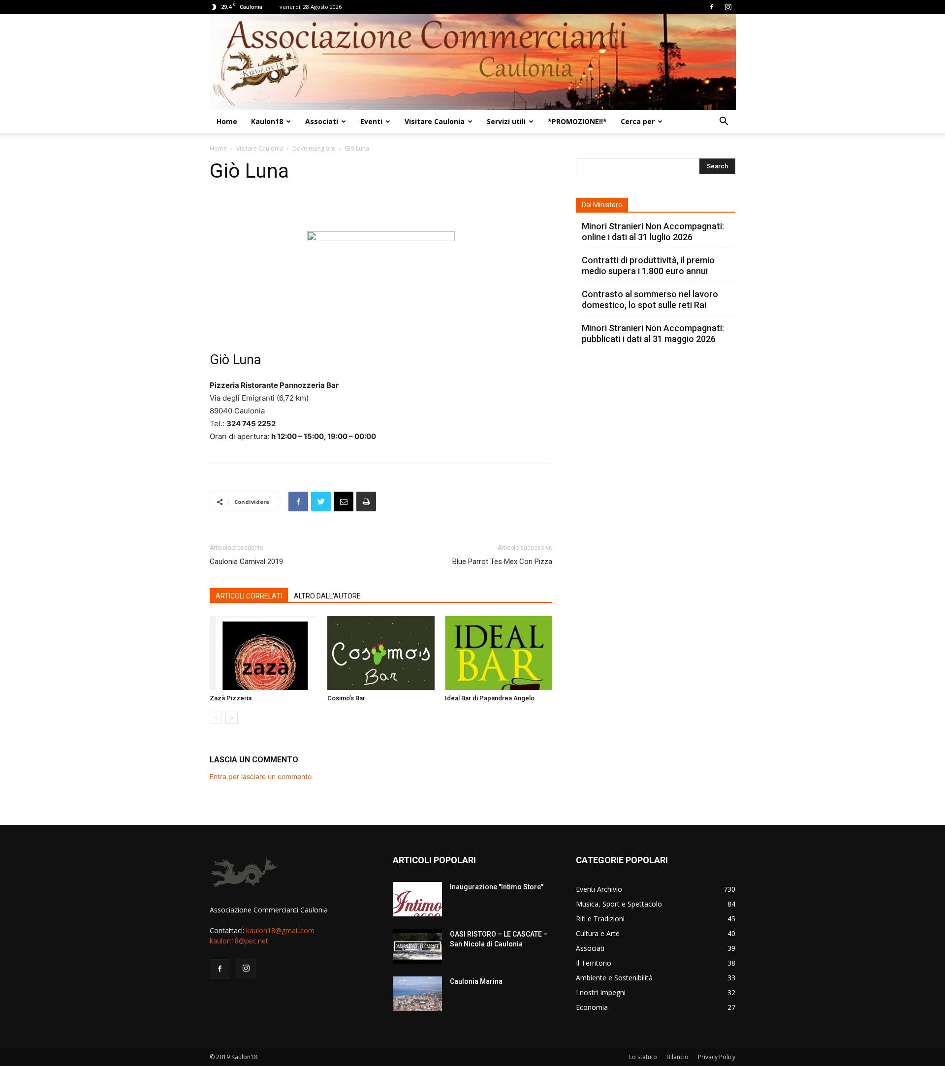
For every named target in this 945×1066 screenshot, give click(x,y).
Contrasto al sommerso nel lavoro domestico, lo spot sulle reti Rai (650, 299)
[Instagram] (728, 7)
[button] (723, 122)
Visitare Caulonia (435, 121)
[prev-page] (216, 718)
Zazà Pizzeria (231, 698)
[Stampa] (366, 501)
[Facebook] (711, 7)
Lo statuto (643, 1057)
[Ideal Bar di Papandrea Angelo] (498, 653)
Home (227, 121)
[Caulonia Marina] (417, 993)
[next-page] (231, 718)
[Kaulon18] (473, 62)
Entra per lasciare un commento (261, 776)
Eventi (371, 121)
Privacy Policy (716, 1057)
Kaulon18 (267, 121)
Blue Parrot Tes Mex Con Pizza (502, 561)
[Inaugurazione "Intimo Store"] (417, 899)
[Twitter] (321, 501)
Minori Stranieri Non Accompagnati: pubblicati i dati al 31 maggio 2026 (653, 333)
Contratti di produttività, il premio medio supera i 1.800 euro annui (648, 265)
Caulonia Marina (476, 981)
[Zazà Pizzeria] (263, 653)
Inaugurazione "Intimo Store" (496, 887)
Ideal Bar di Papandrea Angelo (490, 698)
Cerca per (638, 121)
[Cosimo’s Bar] (381, 653)
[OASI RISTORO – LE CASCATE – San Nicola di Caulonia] (417, 946)
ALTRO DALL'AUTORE (327, 596)
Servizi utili (506, 121)
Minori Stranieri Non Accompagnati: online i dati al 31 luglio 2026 (653, 231)
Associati (321, 121)
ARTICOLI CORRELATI (249, 596)
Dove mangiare (313, 148)
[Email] (343, 501)
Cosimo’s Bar (346, 698)
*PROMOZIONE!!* (577, 121)
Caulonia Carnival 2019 (246, 561)
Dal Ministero (602, 205)
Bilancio (677, 1057)
